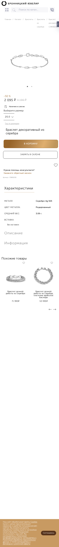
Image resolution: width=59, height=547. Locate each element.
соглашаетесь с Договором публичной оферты (17, 543)
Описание (13, 233)
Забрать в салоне (30, 155)
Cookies (34, 522)
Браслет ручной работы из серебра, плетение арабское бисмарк (44, 293)
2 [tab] (31, 86)
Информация (15, 243)
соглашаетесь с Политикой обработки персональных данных (19, 540)
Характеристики (18, 188)
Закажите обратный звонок (17, 173)
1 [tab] (27, 86)
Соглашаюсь (48, 533)
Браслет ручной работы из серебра (15, 293)
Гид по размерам (12, 123)
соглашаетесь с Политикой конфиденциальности (15, 537)
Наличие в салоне (17, 107)
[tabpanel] (29, 60)
